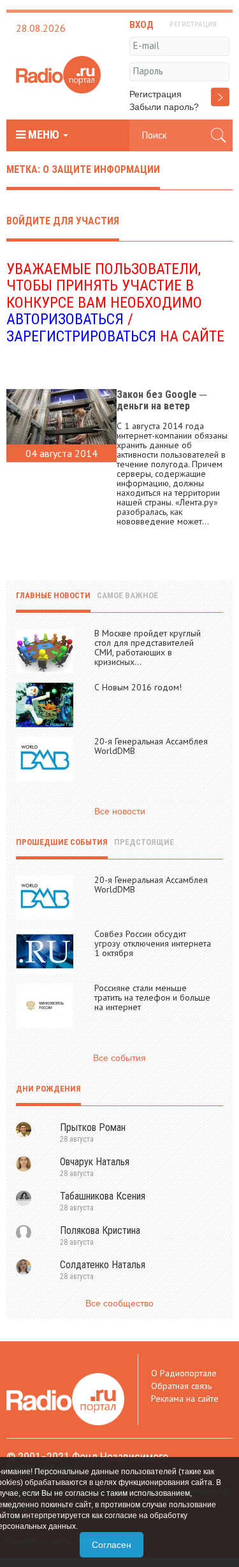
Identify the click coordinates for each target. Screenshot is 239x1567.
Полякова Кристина (100, 1230)
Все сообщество (119, 1303)
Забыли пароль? (164, 107)
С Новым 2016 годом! (138, 687)
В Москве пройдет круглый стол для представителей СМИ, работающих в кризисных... (147, 647)
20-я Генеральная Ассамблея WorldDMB (151, 746)
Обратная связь (181, 1386)
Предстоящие (144, 842)
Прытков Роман (93, 1127)
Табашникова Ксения (102, 1196)
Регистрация (155, 94)
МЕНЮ (43, 134)
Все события (119, 1058)
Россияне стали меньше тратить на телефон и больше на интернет (152, 997)
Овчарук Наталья (94, 1162)
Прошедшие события (62, 842)
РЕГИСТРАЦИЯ (193, 24)
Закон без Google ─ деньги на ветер (161, 400)
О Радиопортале (184, 1373)
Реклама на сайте (185, 1398)
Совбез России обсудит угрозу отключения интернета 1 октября (152, 943)
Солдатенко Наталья (102, 1265)
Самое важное (127, 595)
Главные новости (53, 595)
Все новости (119, 811)
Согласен (111, 1545)
